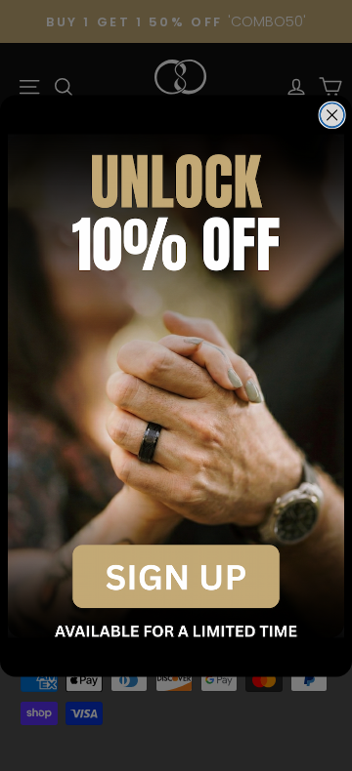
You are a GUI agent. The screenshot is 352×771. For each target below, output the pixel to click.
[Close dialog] (332, 114)
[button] (176, 385)
